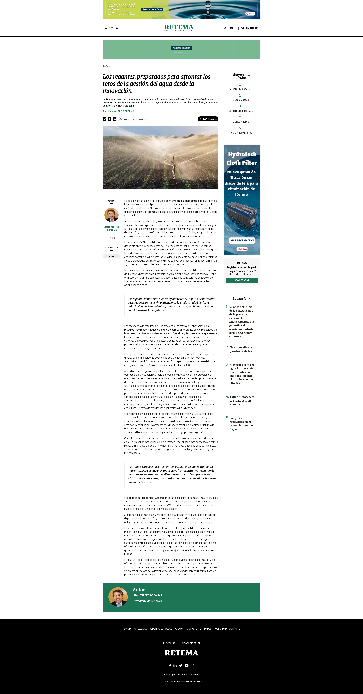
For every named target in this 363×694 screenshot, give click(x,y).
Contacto (234, 628)
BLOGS (168, 628)
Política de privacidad (188, 674)
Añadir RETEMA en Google (133, 119)
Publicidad (220, 628)
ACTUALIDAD (140, 628)
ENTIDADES (205, 628)
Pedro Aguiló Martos (241, 132)
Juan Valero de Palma (120, 111)
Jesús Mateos (241, 99)
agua (111, 256)
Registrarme (242, 280)
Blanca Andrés (241, 121)
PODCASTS (191, 628)
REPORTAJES (156, 628)
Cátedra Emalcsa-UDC (241, 88)
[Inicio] (180, 28)
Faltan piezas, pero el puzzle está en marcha (242, 400)
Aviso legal (169, 674)
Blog (106, 65)
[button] (104, 119)
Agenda (179, 628)
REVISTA (127, 628)
